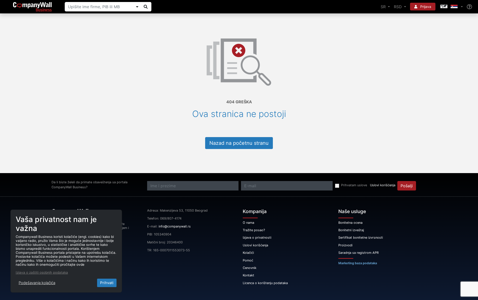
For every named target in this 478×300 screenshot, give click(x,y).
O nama (248, 223)
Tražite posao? (254, 230)
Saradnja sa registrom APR (358, 253)
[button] (451, 7)
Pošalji (407, 185)
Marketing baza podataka (357, 263)
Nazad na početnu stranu (239, 143)
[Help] (469, 7)
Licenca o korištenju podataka (265, 283)
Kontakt (248, 275)
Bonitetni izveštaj (351, 230)
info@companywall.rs (175, 226)
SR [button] (384, 6)
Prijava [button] (425, 6)
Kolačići (248, 253)
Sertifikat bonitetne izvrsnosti (360, 237)
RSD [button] (398, 6)
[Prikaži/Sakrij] (137, 6)
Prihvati (107, 282)
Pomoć (248, 260)
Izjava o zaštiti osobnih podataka (42, 272)
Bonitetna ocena (350, 223)
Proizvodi (345, 245)
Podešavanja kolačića (37, 282)
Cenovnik (249, 268)
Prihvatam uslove (354, 185)
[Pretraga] (145, 6)
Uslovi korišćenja (382, 185)
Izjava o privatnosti (257, 237)
